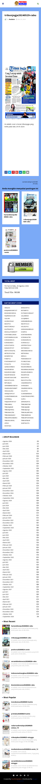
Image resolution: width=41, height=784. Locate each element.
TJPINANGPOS (25, 402)
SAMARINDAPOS (26, 383)
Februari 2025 (21, 486)
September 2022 (21, 557)
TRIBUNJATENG (9, 410)
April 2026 (21, 451)
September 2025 (21, 468)
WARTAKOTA (25, 423)
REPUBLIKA (8, 383)
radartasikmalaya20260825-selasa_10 (22, 727)
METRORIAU (25, 353)
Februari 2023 (21, 545)
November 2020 (21, 612)
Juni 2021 (21, 594)
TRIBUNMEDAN (26, 415)
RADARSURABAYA (27, 372)
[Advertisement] (20, 43)
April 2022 (21, 570)
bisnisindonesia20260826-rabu (23, 685)
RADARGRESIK (9, 369)
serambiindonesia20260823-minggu (22, 762)
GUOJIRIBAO (25, 318)
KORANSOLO (25, 343)
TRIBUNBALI (8, 404)
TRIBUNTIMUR (25, 420)
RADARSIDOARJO (9, 372)
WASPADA (7, 426)
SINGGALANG (8, 391)
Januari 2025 (21, 488)
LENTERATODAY (26, 345)
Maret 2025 (21, 483)
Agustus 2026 (21, 441)
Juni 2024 (21, 505)
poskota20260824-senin (20, 650)
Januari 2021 (21, 607)
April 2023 (21, 540)
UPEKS (6, 423)
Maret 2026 (21, 454)
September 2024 (21, 498)
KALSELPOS (25, 326)
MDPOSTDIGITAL (9, 351)
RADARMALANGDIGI (27, 369)
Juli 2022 (21, 562)
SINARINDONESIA (26, 388)
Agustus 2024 (21, 500)
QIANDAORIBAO (9, 367)
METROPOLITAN (9, 353)
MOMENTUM (8, 356)
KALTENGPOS (8, 329)
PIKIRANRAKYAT (26, 359)
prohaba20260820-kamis (20, 714)
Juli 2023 (21, 533)
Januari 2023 (21, 547)
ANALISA (7, 308)
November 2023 (21, 523)
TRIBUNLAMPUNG (27, 412)
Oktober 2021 (21, 584)
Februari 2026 (21, 456)
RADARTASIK (25, 375)
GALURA (7, 318)
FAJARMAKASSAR (9, 316)
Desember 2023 (21, 520)
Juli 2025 (21, 473)
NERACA (23, 356)
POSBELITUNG (25, 361)
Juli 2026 (21, 444)
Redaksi (12, 19)
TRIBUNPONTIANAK (27, 418)
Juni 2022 (21, 565)
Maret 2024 (21, 513)
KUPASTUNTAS (9, 345)
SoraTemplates (16, 779)
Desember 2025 (21, 461)
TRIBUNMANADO (9, 415)
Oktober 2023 (21, 525)
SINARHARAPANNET (10, 388)
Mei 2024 (21, 508)
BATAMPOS (25, 310)
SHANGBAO (25, 386)
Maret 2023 (21, 542)
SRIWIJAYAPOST (9, 394)
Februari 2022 (21, 575)
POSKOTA (7, 364)
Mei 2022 (21, 567)
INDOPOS (7, 324)
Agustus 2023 (21, 530)
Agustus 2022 (21, 560)
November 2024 (21, 493)
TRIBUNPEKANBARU (10, 418)
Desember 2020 (21, 609)
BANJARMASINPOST (10, 310)
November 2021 (21, 582)
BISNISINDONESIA (10, 313)
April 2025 (21, 481)
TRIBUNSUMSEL (9, 420)
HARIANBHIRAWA (26, 321)
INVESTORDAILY (9, 326)
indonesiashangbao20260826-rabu (24, 673)
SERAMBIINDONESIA (10, 386)
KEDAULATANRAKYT (10, 332)
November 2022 (21, 552)
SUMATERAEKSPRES (27, 396)
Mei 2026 (21, 449)
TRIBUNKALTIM (9, 412)
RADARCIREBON (26, 367)
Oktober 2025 (21, 466)
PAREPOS (7, 359)
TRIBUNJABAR (8, 407)
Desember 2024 (21, 491)
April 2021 (21, 599)
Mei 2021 (21, 597)
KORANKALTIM (26, 337)
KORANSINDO (8, 343)
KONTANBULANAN (10, 335)
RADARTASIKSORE (10, 377)
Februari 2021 (21, 604)
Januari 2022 (21, 577)
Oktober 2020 (21, 614)
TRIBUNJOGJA (25, 410)
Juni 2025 (21, 476)
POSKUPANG (25, 364)
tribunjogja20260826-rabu (30, 220)
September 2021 (21, 587)
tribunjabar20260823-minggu (22, 737)
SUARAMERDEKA (26, 394)
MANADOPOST (9, 348)
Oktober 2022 (21, 555)
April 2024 (21, 510)
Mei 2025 (21, 478)
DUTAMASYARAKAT (27, 313)
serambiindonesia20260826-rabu (24, 661)
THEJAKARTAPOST (10, 402)
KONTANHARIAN (26, 335)
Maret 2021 (21, 602)
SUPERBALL (8, 399)
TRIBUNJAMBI (25, 407)
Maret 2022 (21, 572)
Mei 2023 (21, 538)
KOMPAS (24, 332)
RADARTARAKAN (9, 375)
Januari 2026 (21, 459)
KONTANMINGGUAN (11, 337)
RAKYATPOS (25, 377)
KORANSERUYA (9, 340)
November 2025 (21, 463)
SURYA (23, 399)
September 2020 (21, 617)
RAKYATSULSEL (9, 380)
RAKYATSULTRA (26, 380)
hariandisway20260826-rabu (10, 216)
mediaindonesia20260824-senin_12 (24, 749)
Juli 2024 (21, 503)
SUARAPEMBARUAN (10, 396)
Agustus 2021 (21, 589)
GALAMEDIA (25, 316)
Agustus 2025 (21, 471)
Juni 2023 (21, 535)
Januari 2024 (21, 518)
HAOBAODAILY (9, 321)
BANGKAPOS (25, 308)
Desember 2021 (21, 579)
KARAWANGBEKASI (27, 329)
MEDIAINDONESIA (26, 351)
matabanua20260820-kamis (22, 702)
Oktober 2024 (21, 496)
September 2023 (21, 528)
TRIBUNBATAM (26, 404)
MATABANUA (25, 348)
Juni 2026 (21, 446)
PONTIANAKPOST (10, 361)
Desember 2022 (21, 550)
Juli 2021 (21, 592)
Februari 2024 (21, 515)
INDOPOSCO (25, 324)
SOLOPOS (24, 391)
